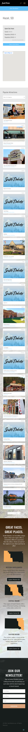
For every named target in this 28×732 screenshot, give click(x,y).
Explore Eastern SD (14, 649)
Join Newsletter (14, 8)
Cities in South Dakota (14, 44)
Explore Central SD (14, 613)
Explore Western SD (14, 580)
